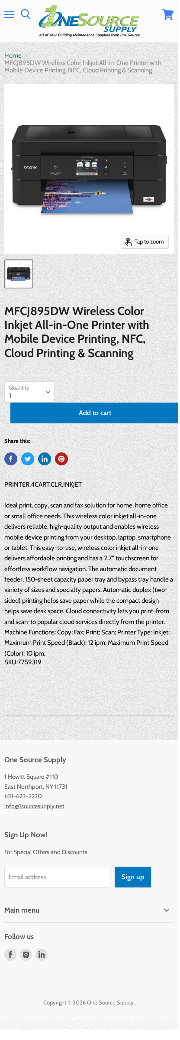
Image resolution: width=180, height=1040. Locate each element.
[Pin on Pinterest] (61, 458)
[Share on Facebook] (10, 458)
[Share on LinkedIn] (44, 458)
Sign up (133, 877)
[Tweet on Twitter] (27, 458)
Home (13, 55)
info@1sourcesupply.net (34, 806)
